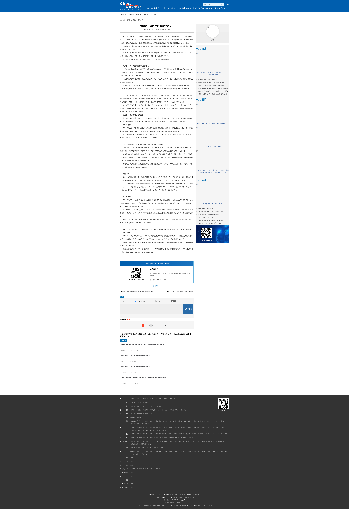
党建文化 (209, 421)
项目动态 (219, 434)
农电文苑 (215, 451)
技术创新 (138, 14)
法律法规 (152, 413)
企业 (151, 447)
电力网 (213, 40)
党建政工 (177, 451)
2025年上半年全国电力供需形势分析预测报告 (211, 223)
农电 (202, 8)
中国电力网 (147, 29)
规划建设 (124, 484)
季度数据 (145, 410)
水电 (162, 430)
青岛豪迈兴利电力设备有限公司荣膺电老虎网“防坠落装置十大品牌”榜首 (218, 91)
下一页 (164, 325)
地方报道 (145, 398)
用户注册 (174, 494)
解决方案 (158, 437)
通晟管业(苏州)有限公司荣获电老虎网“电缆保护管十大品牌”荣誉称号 (217, 85)
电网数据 (164, 421)
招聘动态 (139, 417)
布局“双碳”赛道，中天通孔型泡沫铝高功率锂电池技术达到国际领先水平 (144, 377)
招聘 (167, 8)
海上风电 (164, 437)
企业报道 (174, 434)
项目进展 (183, 437)
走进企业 (133, 20)
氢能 (210, 8)
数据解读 (183, 410)
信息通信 (225, 441)
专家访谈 (133, 402)
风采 (143, 447)
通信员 (158, 430)
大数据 (192, 441)
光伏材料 (200, 434)
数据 (159, 8)
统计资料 (139, 406)
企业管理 (177, 421)
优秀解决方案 (134, 444)
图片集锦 (153, 14)
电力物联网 (186, 441)
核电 (166, 430)
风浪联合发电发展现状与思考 (212, 204)
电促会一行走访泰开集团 (213, 147)
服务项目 (159, 494)
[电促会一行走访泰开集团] (212, 144)
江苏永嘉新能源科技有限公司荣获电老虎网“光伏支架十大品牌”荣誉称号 (218, 88)
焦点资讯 (133, 421)
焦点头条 (133, 441)
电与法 (132, 454)
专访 (139, 447)
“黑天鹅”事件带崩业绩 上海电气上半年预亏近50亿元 (140, 291)
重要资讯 (133, 398)
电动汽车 (124, 476)
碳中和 (197, 8)
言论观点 (171, 421)
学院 (124, 480)
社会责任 (215, 421)
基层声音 (146, 14)
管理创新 (164, 451)
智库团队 (145, 402)
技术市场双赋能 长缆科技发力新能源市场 (182, 291)
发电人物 (222, 427)
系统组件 (206, 434)
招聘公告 (133, 417)
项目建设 (196, 427)
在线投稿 (182, 500)
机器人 (220, 441)
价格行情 (181, 434)
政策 (163, 8)
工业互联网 (203, 441)
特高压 (139, 424)
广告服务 (166, 494)
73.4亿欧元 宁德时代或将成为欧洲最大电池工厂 (212, 123)
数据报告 (171, 437)
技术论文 (138, 454)
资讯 (147, 8)
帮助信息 (182, 494)
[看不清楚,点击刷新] (173, 301)
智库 (151, 8)
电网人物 (133, 424)
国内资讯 (123, 350)
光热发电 (187, 434)
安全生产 (190, 421)
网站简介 (151, 494)
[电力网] (132, 6)
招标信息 (213, 434)
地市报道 (145, 421)
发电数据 (171, 427)
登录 (227, 4)
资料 (155, 8)
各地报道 (139, 427)
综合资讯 (139, 441)
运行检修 (202, 421)
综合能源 (124, 472)
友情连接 (197, 494)
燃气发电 (145, 430)
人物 (147, 447)
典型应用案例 (143, 444)
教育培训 (209, 451)
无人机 (215, 441)
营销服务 (183, 421)
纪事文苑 (133, 430)
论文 (149, 444)
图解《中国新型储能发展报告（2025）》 (209, 217)
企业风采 (222, 421)
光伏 (179, 8)
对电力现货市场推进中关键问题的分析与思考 (210, 211)
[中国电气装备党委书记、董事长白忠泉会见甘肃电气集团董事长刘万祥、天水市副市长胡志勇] (212, 168)
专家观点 (139, 402)
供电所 (226, 451)
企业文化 (202, 451)
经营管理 (183, 427)
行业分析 (145, 406)
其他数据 (177, 410)
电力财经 (158, 421)
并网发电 (194, 434)
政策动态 (139, 413)
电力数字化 (190, 8)
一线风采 (152, 427)
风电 (183, 8)
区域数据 (158, 410)
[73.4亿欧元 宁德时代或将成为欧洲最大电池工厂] (212, 121)
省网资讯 (139, 421)
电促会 (124, 465)
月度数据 (139, 410)
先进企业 (190, 451)
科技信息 (152, 430)
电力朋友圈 (172, 398)
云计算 (197, 441)
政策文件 (145, 413)
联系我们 (189, 494)
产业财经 (158, 398)
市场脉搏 (131, 14)
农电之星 (196, 451)
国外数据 (164, 410)
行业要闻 (133, 427)
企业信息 (190, 437)
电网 (171, 8)
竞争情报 (152, 406)
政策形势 (152, 421)
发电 (175, 8)
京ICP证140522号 (176, 505)
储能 (206, 8)
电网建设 (196, 421)
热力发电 (139, 430)
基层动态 (145, 427)
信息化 (221, 451)
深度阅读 (164, 398)
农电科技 (183, 451)
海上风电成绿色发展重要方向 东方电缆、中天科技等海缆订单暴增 (142, 344)
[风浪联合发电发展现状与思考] (212, 201)
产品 (154, 447)
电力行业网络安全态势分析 (205, 208)
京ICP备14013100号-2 (188, 505)
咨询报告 (133, 406)
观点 (170, 434)
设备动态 (150, 424)
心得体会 (158, 406)
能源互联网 (178, 441)
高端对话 (123, 14)
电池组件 (158, 434)
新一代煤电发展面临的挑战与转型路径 (208, 214)
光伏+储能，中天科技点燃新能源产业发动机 (135, 355)
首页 (128, 20)
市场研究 (171, 441)
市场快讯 (164, 434)
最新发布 (133, 410)
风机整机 (177, 437)
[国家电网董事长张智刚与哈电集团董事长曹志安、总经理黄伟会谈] (212, 70)
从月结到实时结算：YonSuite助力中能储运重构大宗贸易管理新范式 (217, 82)
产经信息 (152, 441)
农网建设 (152, 451)
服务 (158, 447)
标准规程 (133, 413)
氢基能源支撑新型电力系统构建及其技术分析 (210, 220)
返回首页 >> (157, 286)
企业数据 (171, 410)
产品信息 (225, 434)
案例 (162, 447)
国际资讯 (152, 398)
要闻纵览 (133, 451)
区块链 (210, 441)
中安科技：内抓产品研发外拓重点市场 (208, 79)
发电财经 (164, 427)
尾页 (170, 325)
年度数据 (152, 410)
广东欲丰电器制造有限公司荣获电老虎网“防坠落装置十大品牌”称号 (216, 94)
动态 (122, 361)
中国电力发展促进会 (220, 8)
